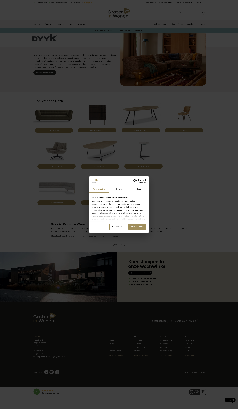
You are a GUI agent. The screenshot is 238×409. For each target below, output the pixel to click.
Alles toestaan (137, 227)
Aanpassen (117, 227)
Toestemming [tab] (99, 189)
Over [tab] (139, 189)
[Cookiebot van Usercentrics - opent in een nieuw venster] (135, 181)
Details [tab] (119, 189)
